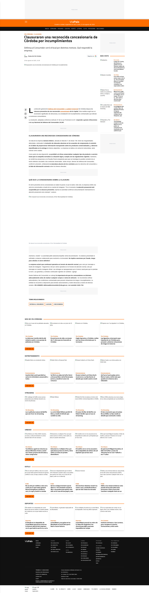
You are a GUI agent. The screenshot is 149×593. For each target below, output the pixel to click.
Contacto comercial (41, 574)
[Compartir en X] (25, 117)
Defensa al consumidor (37, 304)
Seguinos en (91, 56)
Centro (67, 28)
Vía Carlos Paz (55, 543)
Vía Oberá (83, 549)
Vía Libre (113, 549)
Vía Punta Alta (55, 551)
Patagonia (91, 28)
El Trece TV (62, 589)
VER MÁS (28, 348)
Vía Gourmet (114, 547)
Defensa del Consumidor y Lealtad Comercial (63, 109)
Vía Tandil (53, 547)
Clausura (38, 34)
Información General (102, 554)
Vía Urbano (114, 543)
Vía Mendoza (69, 552)
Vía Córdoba (28, 34)
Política (98, 550)
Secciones (100, 28)
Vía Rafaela (84, 553)
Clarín (52, 589)
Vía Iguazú (83, 547)
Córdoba (53, 28)
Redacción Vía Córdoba (34, 56)
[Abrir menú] (39, 22)
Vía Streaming (115, 545)
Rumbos (113, 551)
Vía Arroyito (54, 545)
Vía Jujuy (68, 543)
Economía (98, 552)
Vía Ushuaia (99, 543)
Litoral (79, 28)
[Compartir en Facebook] (25, 109)
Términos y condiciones (42, 570)
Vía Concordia (85, 558)
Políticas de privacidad (42, 572)
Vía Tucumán (69, 545)
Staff (37, 578)
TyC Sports (94, 589)
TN (56, 589)
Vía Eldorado (84, 545)
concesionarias (58, 304)
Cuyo (85, 28)
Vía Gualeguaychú (86, 560)
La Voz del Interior (105, 589)
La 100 (74, 589)
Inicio (47, 28)
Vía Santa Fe (84, 551)
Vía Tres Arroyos (55, 549)
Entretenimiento (100, 556)
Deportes (98, 558)
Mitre (69, 589)
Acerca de (39, 576)
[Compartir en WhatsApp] (25, 113)
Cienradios (86, 589)
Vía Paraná (84, 556)
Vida (97, 563)
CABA (37, 547)
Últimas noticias (100, 548)
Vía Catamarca (70, 547)
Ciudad (79, 589)
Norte (73, 28)
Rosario (60, 28)
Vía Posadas (84, 543)
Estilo (97, 561)
